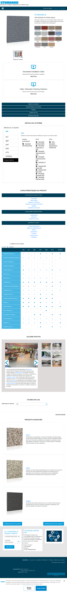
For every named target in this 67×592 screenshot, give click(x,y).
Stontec (28, 468)
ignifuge (34, 206)
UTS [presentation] (7, 152)
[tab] (10, 131)
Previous (7, 362)
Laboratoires (33, 231)
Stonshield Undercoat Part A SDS (40, 153)
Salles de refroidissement (34, 228)
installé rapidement (11, 383)
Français (55, 8)
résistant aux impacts (34, 207)
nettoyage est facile (11, 377)
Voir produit (9, 547)
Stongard (28, 501)
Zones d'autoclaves (34, 226)
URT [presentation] (7, 145)
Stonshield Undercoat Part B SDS (40, 158)
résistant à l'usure (34, 218)
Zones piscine (34, 235)
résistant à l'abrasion (34, 202)
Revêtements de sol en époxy (12, 523)
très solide (34, 198)
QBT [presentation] (7, 141)
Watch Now (33, 76)
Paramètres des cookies (58, 562)
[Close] (64, 581)
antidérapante (19, 372)
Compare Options (9, 160)
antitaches (34, 217)
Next (36, 362)
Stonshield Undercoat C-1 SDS (40, 147)
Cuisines (34, 233)
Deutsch (63, 8)
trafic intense (34, 200)
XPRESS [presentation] (9, 156)
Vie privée (32, 560)
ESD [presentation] (7, 148)
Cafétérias (34, 237)
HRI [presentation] (7, 131)
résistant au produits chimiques (34, 204)
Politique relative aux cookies (57, 560)
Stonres (28, 435)
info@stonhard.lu (32, 549)
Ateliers (34, 230)
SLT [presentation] (7, 137)
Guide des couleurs (18, 59)
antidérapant (33, 215)
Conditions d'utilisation (42, 560)
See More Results (60, 414)
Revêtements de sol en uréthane (54, 523)
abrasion (14, 380)
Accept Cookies (41, 588)
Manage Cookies (29, 588)
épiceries (29, 369)
